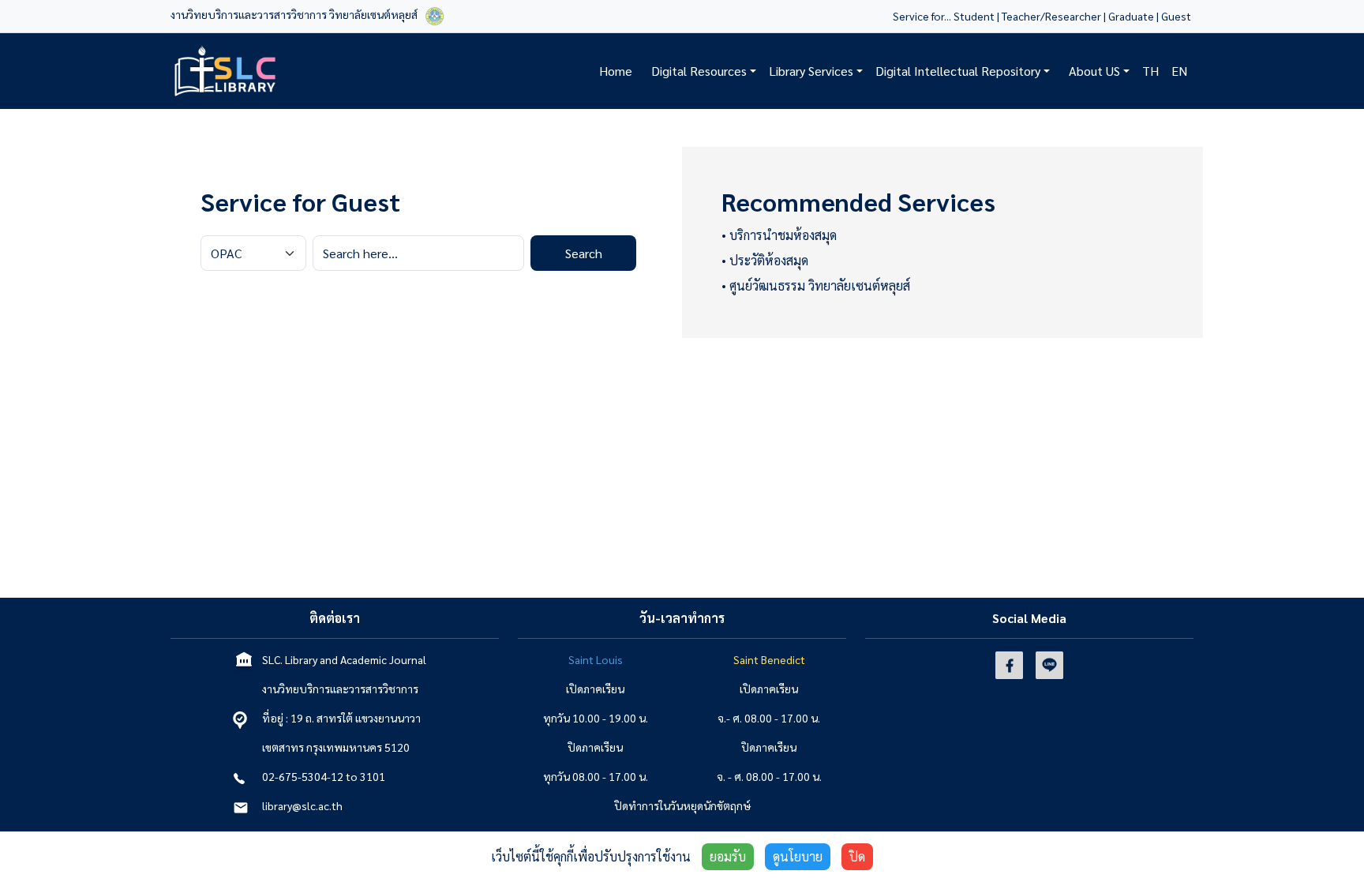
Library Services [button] (811, 70)
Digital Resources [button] (699, 70)
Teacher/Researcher (1051, 16)
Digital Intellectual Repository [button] (957, 70)
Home (615, 70)
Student (974, 16)
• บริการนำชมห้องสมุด (779, 235)
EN (1179, 70)
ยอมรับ (728, 856)
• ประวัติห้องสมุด (764, 260)
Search (583, 253)
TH (1150, 70)
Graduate (1131, 16)
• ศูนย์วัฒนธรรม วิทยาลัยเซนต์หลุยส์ (815, 285)
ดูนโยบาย (798, 856)
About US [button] (1094, 70)
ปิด (857, 856)
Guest (1177, 16)
